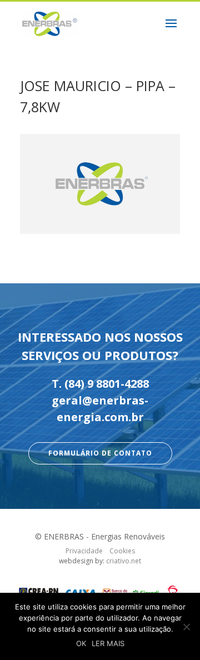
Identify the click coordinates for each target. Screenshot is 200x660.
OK (81, 643)
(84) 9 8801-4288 (106, 383)
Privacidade (84, 551)
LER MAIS (108, 643)
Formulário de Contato (100, 453)
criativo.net (123, 561)
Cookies (122, 551)
